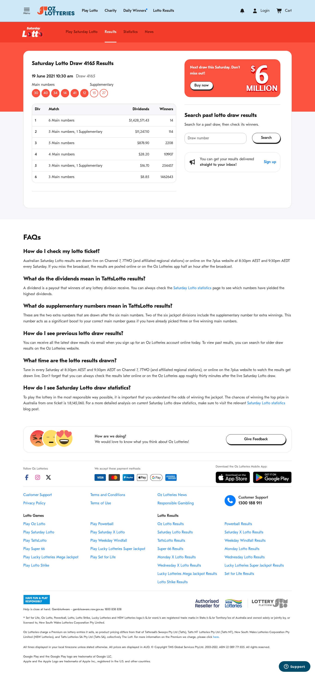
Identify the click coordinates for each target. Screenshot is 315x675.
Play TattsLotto (35, 541)
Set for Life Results (239, 574)
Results (111, 32)
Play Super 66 (34, 549)
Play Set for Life (103, 557)
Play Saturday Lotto (82, 32)
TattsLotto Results (171, 541)
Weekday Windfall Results (245, 541)
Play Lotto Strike (36, 566)
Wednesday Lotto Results (245, 557)
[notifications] (242, 11)
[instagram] (37, 477)
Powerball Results (238, 524)
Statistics (130, 32)
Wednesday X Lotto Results (179, 566)
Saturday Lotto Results (175, 532)
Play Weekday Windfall (108, 541)
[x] (48, 477)
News (149, 32)
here (216, 637)
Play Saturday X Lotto (107, 532)
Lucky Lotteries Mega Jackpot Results (187, 574)
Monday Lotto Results (242, 549)
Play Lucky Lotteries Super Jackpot (117, 549)
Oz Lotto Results (171, 524)
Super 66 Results (170, 549)
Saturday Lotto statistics (192, 288)
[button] (26, 11)
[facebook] (26, 477)
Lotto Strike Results (173, 582)
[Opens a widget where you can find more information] (294, 667)
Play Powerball (101, 524)
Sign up (270, 162)
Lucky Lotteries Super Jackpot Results (254, 566)
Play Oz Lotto (34, 524)
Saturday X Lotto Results (244, 532)
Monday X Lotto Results (177, 557)
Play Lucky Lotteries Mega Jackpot (50, 557)
